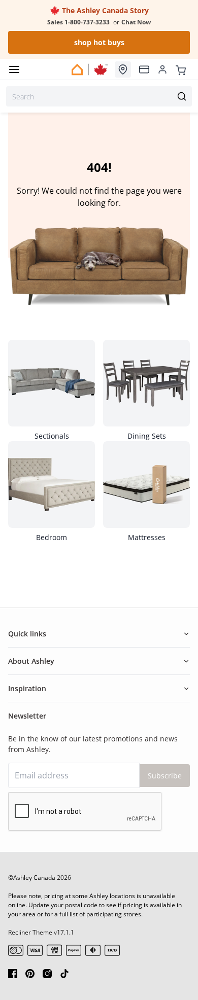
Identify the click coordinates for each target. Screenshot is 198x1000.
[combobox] (99, 96)
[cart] (181, 69)
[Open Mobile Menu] (14, 69)
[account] (162, 69)
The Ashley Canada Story (104, 10)
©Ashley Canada (31, 877)
